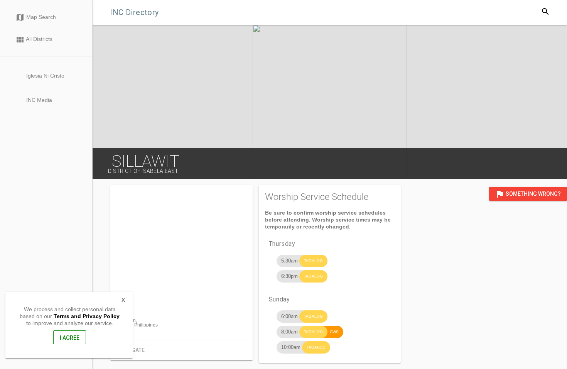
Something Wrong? (528, 194)
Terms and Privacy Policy (87, 316)
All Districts (33, 39)
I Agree (69, 338)
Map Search (35, 17)
